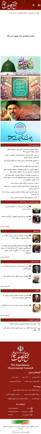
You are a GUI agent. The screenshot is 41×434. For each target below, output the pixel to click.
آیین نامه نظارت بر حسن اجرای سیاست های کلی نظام (20, 329)
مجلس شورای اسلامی (13, 394)
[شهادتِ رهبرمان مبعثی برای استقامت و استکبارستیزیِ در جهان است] (36, 238)
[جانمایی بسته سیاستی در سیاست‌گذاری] (36, 308)
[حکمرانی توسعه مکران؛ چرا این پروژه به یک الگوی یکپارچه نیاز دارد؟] (36, 298)
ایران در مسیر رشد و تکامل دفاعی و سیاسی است (24, 183)
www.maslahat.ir (13, 408)
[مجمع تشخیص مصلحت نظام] (10, 5)
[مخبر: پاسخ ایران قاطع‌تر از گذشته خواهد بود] (36, 219)
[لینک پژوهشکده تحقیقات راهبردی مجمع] (20, 131)
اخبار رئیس (35, 377)
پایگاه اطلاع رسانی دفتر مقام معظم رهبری (26, 390)
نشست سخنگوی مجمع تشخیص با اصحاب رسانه (24, 197)
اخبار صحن (15, 377)
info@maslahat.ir (13, 412)
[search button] (33, 5)
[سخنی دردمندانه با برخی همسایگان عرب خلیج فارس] (36, 269)
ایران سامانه (15, 432)
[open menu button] (39, 5)
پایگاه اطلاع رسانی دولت (31, 394)
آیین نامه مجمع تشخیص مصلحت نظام (23, 324)
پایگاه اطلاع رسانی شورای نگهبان (17, 399)
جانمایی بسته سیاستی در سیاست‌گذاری (15, 305)
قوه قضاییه (35, 399)
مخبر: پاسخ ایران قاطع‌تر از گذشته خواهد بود (25, 166)
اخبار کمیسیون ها (14, 381)
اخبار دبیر (25, 377)
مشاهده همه (5, 226)
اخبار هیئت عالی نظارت (32, 381)
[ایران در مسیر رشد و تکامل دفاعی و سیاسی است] (36, 209)
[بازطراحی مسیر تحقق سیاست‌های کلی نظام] (36, 279)
